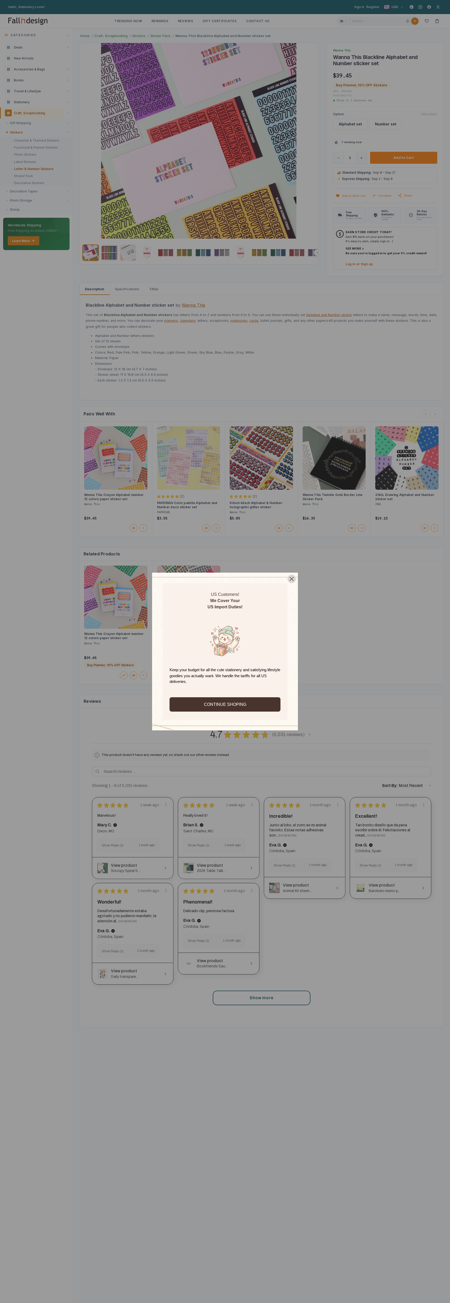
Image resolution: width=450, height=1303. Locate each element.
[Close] (291, 579)
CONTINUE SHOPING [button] (225, 704)
